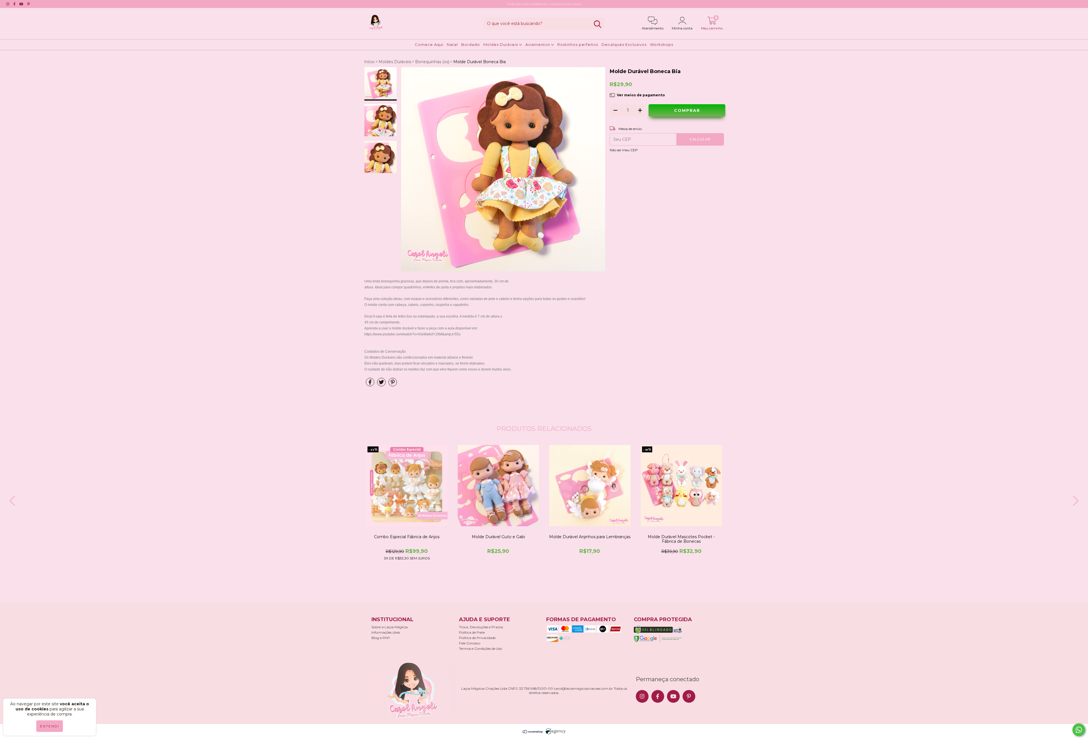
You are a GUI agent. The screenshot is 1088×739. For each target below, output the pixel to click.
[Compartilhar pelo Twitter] (381, 384)
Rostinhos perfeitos (577, 44)
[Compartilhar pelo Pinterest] (392, 384)
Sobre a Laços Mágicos (389, 627)
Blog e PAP (380, 638)
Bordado (470, 44)
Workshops (661, 44)
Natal (452, 44)
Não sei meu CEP (624, 150)
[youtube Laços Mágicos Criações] (21, 4)
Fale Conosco (469, 643)
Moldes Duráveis (501, 44)
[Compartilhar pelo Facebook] (370, 384)
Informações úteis (385, 632)
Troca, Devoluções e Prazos (481, 627)
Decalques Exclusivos (624, 44)
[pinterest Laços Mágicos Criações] (28, 4)
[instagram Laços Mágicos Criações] (7, 4)
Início (369, 61)
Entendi (49, 726)
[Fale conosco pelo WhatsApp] (1078, 729)
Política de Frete (472, 632)
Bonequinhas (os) (432, 61)
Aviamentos (538, 44)
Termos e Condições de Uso (480, 648)
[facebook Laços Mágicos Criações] (14, 4)
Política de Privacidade (477, 638)
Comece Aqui (429, 44)
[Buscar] (597, 24)
